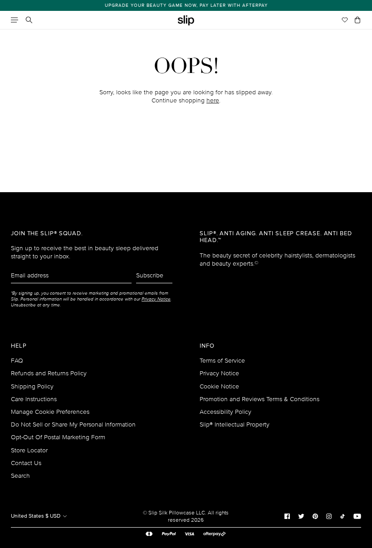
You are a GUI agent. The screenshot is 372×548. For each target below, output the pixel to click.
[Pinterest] (315, 515)
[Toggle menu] (14, 20)
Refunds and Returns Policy (49, 373)
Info (207, 346)
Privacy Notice (219, 373)
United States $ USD (36, 516)
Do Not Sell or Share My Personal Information (73, 424)
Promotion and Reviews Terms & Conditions (259, 399)
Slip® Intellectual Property (234, 424)
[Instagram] (329, 515)
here (212, 100)
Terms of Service (222, 360)
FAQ (17, 360)
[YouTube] (357, 515)
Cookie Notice (219, 386)
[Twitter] (301, 515)
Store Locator (29, 450)
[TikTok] (342, 515)
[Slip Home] (186, 20)
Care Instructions (34, 399)
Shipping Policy (32, 386)
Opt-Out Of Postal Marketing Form (58, 437)
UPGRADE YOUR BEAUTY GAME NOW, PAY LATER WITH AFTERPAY (186, 5)
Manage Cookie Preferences (50, 412)
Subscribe (149, 275)
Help (19, 346)
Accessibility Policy (225, 412)
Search (20, 476)
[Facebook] (287, 515)
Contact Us (26, 463)
